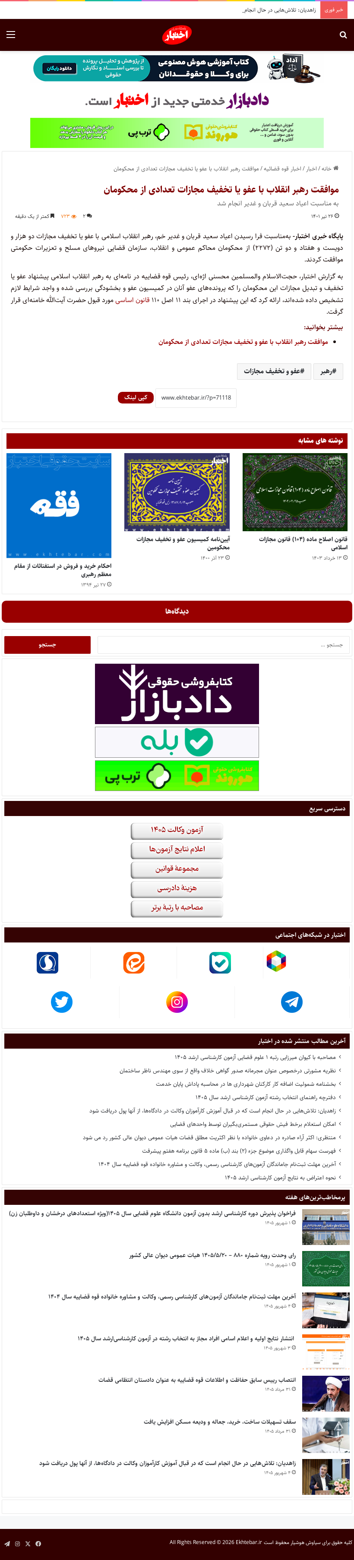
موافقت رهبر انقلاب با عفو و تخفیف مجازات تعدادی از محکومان (243, 342)
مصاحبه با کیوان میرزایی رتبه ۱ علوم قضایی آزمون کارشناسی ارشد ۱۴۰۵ (255, 1057)
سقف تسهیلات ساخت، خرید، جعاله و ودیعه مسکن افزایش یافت (220, 1422)
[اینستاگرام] (17, 1544)
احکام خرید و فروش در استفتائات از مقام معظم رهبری (62, 570)
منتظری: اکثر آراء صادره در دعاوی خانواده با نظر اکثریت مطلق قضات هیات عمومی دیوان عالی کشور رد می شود (209, 1137)
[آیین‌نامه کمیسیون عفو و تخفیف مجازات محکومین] (176, 492)
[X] (27, 1544)
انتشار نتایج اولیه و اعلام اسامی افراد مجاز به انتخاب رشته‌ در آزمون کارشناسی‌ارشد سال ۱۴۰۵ (187, 1338)
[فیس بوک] (38, 1544)
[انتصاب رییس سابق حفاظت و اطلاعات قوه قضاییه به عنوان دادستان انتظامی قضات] (326, 1394)
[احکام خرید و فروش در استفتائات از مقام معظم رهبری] (58, 505)
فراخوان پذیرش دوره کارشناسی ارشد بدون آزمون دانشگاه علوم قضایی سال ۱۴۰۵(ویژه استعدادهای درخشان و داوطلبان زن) (152, 1213)
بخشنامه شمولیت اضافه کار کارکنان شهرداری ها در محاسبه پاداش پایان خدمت (246, 1084)
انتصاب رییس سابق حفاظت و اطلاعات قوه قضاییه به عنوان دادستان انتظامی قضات (197, 1380)
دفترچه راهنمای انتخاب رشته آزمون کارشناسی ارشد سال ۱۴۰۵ (266, 1097)
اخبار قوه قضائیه (282, 168)
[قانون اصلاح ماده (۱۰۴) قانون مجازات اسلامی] (295, 492)
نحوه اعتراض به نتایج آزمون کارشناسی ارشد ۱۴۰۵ (280, 1177)
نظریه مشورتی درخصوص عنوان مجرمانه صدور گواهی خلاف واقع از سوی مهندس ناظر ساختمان (228, 1070)
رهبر (326, 371)
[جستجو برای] (343, 38)
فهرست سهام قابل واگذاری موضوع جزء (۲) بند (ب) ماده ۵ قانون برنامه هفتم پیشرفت (239, 1151)
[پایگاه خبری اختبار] (177, 35)
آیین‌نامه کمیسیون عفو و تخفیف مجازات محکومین (183, 543)
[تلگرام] (7, 1544)
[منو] (10, 38)
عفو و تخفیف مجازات (272, 371)
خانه (327, 168)
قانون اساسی (132, 300)
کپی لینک (135, 397)
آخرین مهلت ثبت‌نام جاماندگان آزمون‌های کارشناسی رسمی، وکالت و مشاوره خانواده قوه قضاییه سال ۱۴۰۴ (217, 1164)
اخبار (311, 168)
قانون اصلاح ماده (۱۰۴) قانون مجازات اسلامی (303, 543)
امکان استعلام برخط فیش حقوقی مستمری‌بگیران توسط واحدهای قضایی (253, 1124)
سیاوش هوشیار (306, 1542)
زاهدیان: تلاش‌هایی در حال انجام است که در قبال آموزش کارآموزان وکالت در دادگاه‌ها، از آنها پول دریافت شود (197, 10)
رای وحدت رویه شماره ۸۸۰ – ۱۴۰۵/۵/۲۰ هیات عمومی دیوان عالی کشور (212, 1255)
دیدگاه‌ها (177, 611)
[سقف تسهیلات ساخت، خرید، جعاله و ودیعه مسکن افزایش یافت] (326, 1435)
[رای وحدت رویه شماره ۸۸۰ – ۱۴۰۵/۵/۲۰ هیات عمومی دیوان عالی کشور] (326, 1269)
